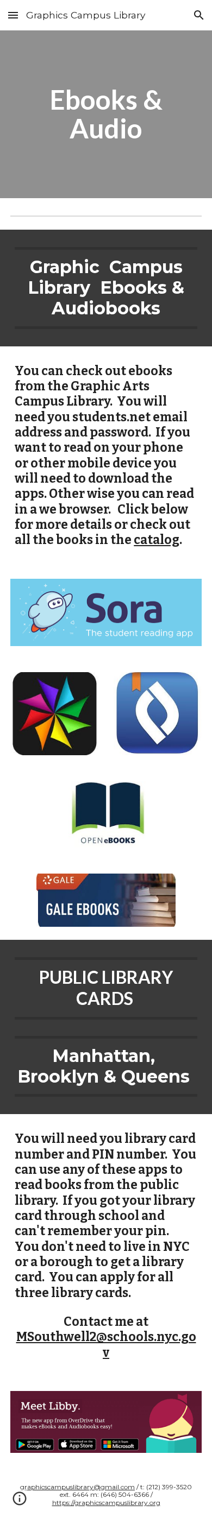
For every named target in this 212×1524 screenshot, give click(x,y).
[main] (106, 114)
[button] (13, 15)
